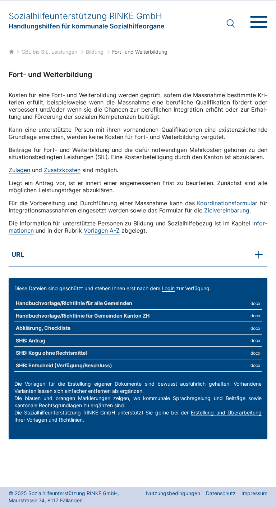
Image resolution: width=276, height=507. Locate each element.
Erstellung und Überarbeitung (226, 412)
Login (168, 288)
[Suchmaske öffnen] (231, 23)
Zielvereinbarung (226, 210)
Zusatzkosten (62, 170)
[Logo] (87, 20)
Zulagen (19, 170)
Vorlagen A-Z (102, 230)
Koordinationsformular (227, 203)
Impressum (254, 493)
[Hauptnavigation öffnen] (258, 19)
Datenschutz (221, 493)
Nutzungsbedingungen (173, 493)
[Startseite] (11, 52)
